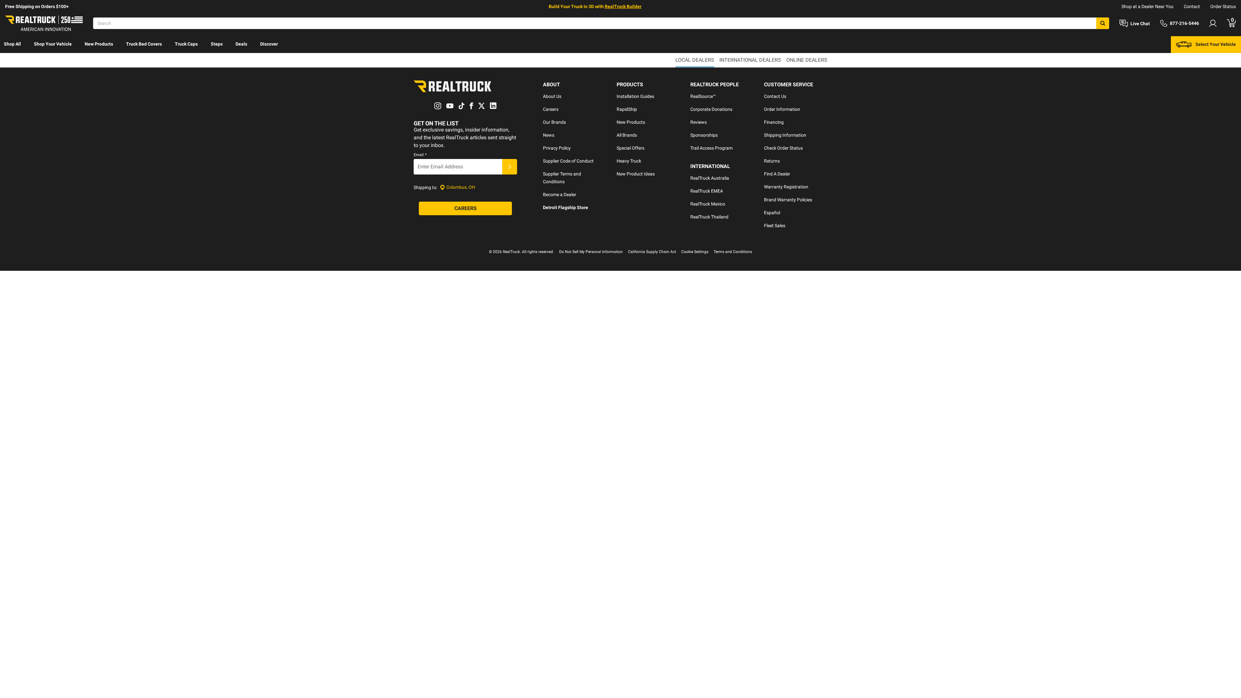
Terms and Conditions (733, 251)
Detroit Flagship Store (565, 207)
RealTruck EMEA (706, 191)
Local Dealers (694, 60)
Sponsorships (704, 135)
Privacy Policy (557, 148)
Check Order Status (783, 148)
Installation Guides (635, 96)
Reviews (698, 122)
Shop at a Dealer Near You (1147, 6)
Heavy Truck (629, 161)
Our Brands (554, 122)
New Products (99, 44)
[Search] (1102, 23)
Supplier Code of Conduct (568, 161)
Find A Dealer (777, 173)
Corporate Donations (711, 109)
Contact (1192, 6)
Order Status (1223, 6)
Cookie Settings (694, 251)
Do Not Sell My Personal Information (591, 251)
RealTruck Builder (623, 6)
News (548, 135)
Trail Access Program (711, 148)
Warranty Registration (786, 186)
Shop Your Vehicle (53, 44)
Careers (550, 109)
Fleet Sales (774, 225)
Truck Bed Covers (144, 44)
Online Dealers (806, 60)
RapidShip (627, 109)
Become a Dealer (559, 194)
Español (772, 212)
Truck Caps (186, 44)
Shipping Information (785, 135)
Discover (269, 44)
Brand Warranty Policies (788, 199)
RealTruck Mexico (707, 203)
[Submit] (509, 166)
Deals (241, 44)
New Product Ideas (636, 173)
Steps (217, 44)
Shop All (12, 44)
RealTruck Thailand (709, 216)
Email (420, 155)
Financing (774, 122)
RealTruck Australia (709, 178)
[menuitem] (12, 44)
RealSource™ (703, 96)
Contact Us (775, 96)
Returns (772, 161)
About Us (552, 96)
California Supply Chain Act (652, 251)
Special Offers (630, 148)
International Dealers (750, 60)
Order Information (782, 109)
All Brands (627, 135)
